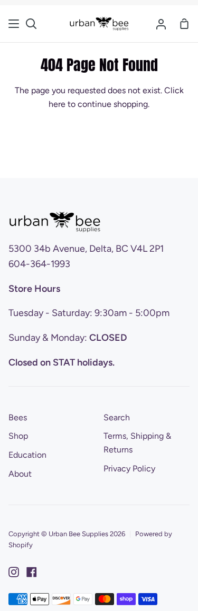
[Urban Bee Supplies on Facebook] (31, 572)
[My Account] (161, 23)
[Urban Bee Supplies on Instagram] (13, 572)
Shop (18, 436)
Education (27, 455)
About (20, 474)
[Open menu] (14, 23)
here (57, 104)
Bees (17, 417)
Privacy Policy (129, 469)
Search (116, 417)
